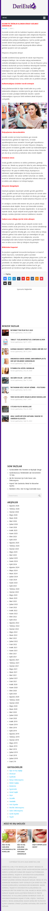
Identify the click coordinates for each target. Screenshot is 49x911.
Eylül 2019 (13, 731)
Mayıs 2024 (13, 570)
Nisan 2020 (13, 709)
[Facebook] (5, 279)
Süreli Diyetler (14, 814)
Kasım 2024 (13, 561)
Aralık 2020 (13, 684)
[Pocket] (41, 279)
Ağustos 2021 (14, 660)
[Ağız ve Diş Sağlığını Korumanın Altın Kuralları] (9, 836)
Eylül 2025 (13, 540)
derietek (4, 28)
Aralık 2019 (13, 721)
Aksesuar (12, 774)
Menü (4, 18)
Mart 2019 (13, 749)
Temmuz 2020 (14, 700)
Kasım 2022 (13, 614)
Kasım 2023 (13, 583)
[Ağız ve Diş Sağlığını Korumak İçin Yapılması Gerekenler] (24, 836)
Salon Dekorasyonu (16, 811)
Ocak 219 (12, 761)
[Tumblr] (19, 279)
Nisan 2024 (13, 573)
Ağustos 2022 (14, 623)
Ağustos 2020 (14, 697)
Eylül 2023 (13, 586)
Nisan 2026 (13, 518)
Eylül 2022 (13, 620)
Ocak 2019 (13, 755)
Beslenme (12, 786)
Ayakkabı (12, 777)
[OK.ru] (37, 279)
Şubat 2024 (13, 577)
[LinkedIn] (14, 279)
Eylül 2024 (13, 564)
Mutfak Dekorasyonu (16, 808)
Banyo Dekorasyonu (16, 780)
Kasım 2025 (13, 533)
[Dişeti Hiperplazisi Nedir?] (39, 836)
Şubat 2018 (13, 758)
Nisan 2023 (13, 598)
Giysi (11, 795)
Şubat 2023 (13, 604)
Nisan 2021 (13, 672)
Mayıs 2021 (13, 669)
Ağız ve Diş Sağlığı (15, 771)
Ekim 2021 (13, 654)
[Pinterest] (23, 279)
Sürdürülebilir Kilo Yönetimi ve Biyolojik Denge (25, 470)
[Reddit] (28, 279)
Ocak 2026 (13, 527)
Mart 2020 (13, 712)
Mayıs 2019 (13, 743)
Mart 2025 (13, 555)
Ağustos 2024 (14, 567)
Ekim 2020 (13, 691)
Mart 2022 (13, 638)
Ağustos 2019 (14, 734)
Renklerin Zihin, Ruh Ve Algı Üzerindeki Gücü (25, 489)
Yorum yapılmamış (16, 333)
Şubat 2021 (13, 678)
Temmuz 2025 (14, 546)
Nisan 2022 (13, 635)
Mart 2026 (13, 521)
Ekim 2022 (13, 617)
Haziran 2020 (14, 703)
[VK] (32, 279)
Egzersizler (13, 789)
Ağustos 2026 (14, 506)
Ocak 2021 (13, 681)
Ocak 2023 (13, 607)
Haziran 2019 (14, 740)
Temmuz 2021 (14, 663)
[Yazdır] (9, 283)
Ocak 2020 (13, 718)
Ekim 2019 (13, 728)
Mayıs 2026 (13, 515)
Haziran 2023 (14, 592)
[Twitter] (9, 279)
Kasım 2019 (13, 724)
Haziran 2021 (14, 666)
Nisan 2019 (13, 746)
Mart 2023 (13, 601)
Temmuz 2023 (14, 589)
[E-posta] (5, 283)
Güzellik (12, 798)
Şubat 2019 (13, 752)
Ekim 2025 (13, 536)
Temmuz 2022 (14, 626)
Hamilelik (12, 801)
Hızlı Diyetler (13, 804)
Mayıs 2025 (13, 552)
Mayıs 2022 (13, 632)
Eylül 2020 (13, 694)
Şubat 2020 (13, 715)
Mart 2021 (13, 675)
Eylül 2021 (13, 657)
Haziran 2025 (14, 549)
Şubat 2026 (13, 524)
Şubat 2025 (13, 558)
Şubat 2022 (13, 641)
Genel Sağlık (13, 792)
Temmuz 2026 (14, 509)
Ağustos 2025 (14, 543)
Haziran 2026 (14, 512)
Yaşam (11, 817)
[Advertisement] (24, 307)
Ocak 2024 (13, 580)
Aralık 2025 (13, 530)
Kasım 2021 (13, 650)
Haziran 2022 (14, 629)
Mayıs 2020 (13, 706)
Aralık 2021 (13, 647)
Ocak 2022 (13, 644)
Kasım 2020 (13, 687)
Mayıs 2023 (13, 595)
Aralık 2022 (13, 610)
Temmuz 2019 (14, 737)
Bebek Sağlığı (14, 783)
